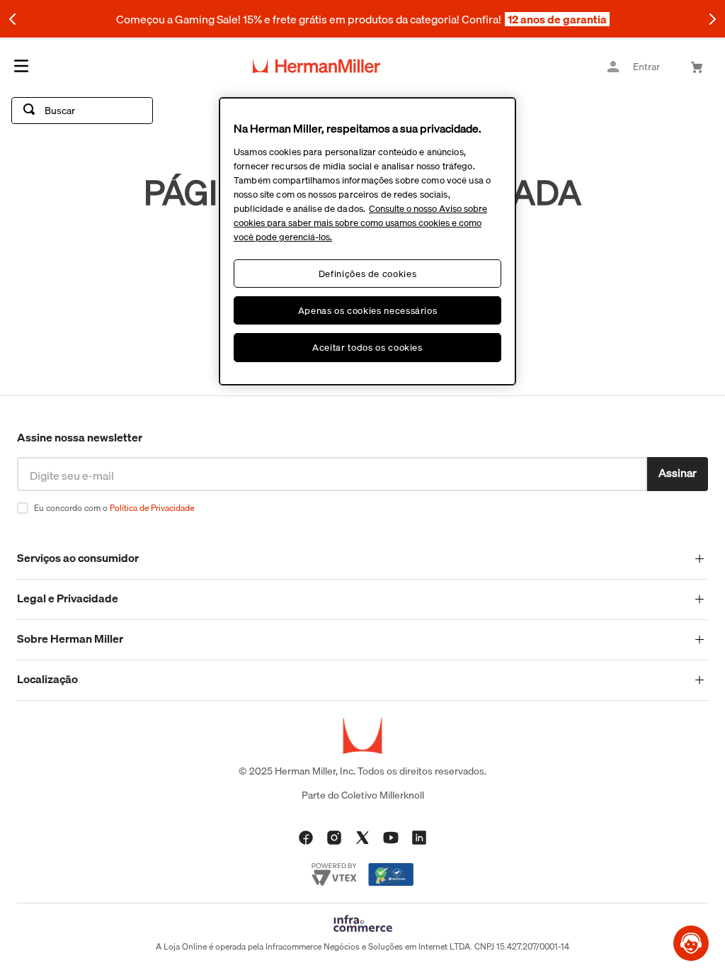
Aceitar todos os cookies (367, 347)
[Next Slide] (712, 19)
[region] (367, 241)
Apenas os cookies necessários (368, 310)
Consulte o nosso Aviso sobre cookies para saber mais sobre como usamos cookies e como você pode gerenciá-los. (360, 222)
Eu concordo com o (114, 507)
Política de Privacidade (152, 507)
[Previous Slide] (13, 19)
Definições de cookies (368, 273)
